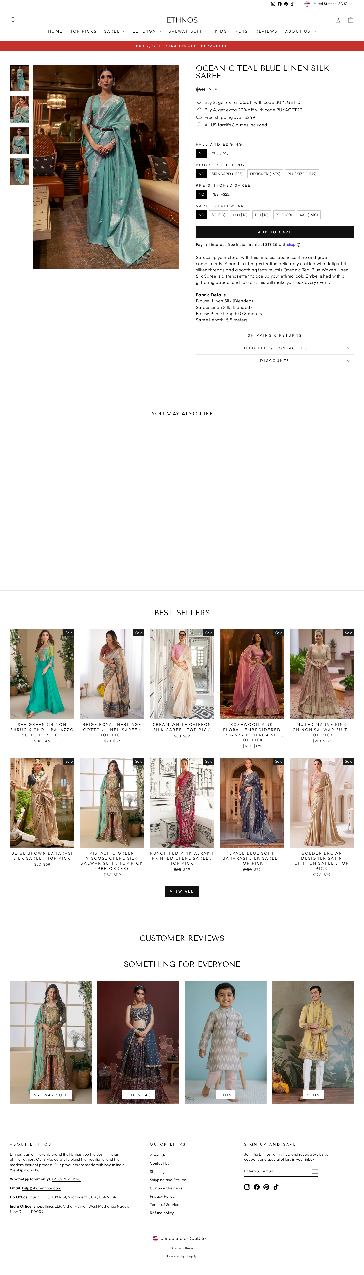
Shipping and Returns (168, 1179)
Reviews (267, 31)
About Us (298, 31)
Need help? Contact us (275, 348)
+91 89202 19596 (66, 1179)
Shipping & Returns (275, 335)
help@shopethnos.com (41, 1188)
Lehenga (145, 31)
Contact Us (159, 1163)
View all (182, 891)
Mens (241, 31)
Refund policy (162, 1212)
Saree (113, 31)
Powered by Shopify (182, 1256)
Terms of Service (164, 1204)
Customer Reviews (166, 1188)
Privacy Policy (162, 1196)
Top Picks (83, 31)
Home (55, 31)
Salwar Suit (186, 31)
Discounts (275, 360)
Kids (221, 31)
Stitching (157, 1171)
